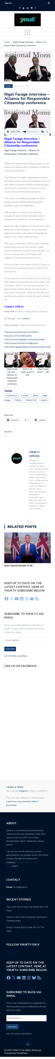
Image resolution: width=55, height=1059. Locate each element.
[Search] (49, 3)
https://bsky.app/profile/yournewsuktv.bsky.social (27, 346)
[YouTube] (23, 8)
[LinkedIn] (27, 8)
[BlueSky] (35, 8)
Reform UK (31, 400)
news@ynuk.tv (20, 887)
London (25, 395)
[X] (11, 598)
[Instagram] (31, 8)
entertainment (23, 862)
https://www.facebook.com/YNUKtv (21, 332)
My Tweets (12, 951)
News (35, 395)
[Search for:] (13, 3)
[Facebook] (19, 8)
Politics (9, 86)
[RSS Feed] (37, 598)
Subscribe (10, 648)
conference (11, 395)
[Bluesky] (32, 598)
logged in (23, 791)
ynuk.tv (26, 318)
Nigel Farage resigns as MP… (19, 565)
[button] (12, 368)
